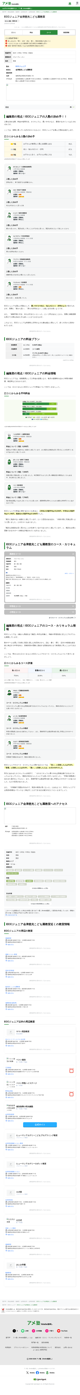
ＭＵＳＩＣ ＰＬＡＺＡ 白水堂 (15, 1039)
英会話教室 (11, 12)
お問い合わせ (68, 1347)
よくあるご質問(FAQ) (40, 1350)
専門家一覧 (35, 1342)
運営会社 (58, 1347)
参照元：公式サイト (69, 573)
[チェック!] (72, 1071)
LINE (27, 1331)
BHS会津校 (9, 1091)
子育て (51, 1331)
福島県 (17, 12)
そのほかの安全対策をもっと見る (40, 904)
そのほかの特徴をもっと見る (40, 888)
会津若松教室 (9, 1114)
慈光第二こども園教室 (12, 987)
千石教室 (8, 1067)
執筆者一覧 (68, 1337)
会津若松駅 (32, 12)
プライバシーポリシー (21, 1347)
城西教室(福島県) (11, 1003)
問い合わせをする (11, 915)
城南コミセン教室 (11, 954)
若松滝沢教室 (9, 970)
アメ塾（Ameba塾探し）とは (22, 1337)
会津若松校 (9, 1200)
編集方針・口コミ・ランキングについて (48, 1337)
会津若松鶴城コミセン (12, 1171)
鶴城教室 (8, 1272)
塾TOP (4, 12)
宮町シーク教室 (10, 1228)
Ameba (32, 1373)
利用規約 (8, 1347)
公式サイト (40, 1124)
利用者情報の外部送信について (41, 1347)
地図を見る (11, 944)
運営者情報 (45, 1342)
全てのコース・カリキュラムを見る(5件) (61, 618)
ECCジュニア (21, 66)
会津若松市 (24, 12)
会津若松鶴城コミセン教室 (14, 1143)
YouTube (64, 1331)
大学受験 (39, 1331)
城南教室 (8, 938)
